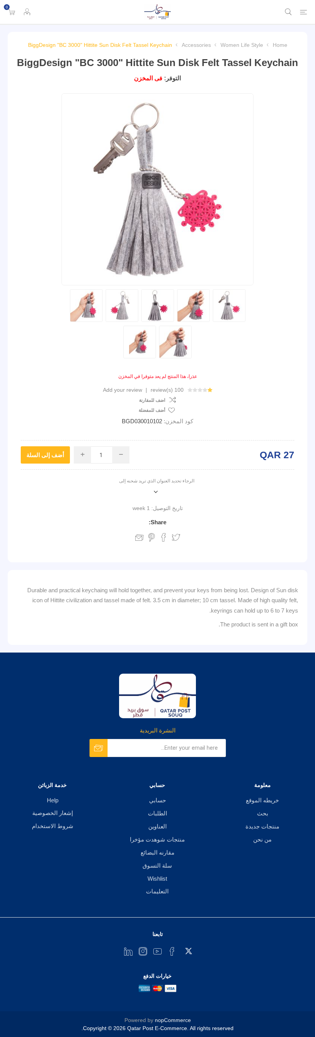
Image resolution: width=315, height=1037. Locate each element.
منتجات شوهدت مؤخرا (157, 839)
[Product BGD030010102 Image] (229, 305)
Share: (157, 522)
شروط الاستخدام (52, 826)
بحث (262, 813)
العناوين (157, 826)
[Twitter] (187, 949)
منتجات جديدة (262, 826)
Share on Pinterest (152, 537)
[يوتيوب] (157, 951)
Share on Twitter (176, 537)
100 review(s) (167, 390)
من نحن (262, 839)
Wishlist (157, 878)
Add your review (122, 390)
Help (52, 800)
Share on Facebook (163, 537)
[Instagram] (143, 951)
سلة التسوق (157, 865)
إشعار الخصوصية (52, 813)
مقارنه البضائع (157, 852)
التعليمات (157, 891)
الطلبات (157, 813)
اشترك (99, 748)
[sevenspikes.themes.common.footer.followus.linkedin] (128, 951)
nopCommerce (173, 1020)
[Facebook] (172, 951)
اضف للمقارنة (152, 400)
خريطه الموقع (262, 800)
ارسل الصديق (139, 537)
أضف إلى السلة (45, 455)
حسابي (157, 800)
